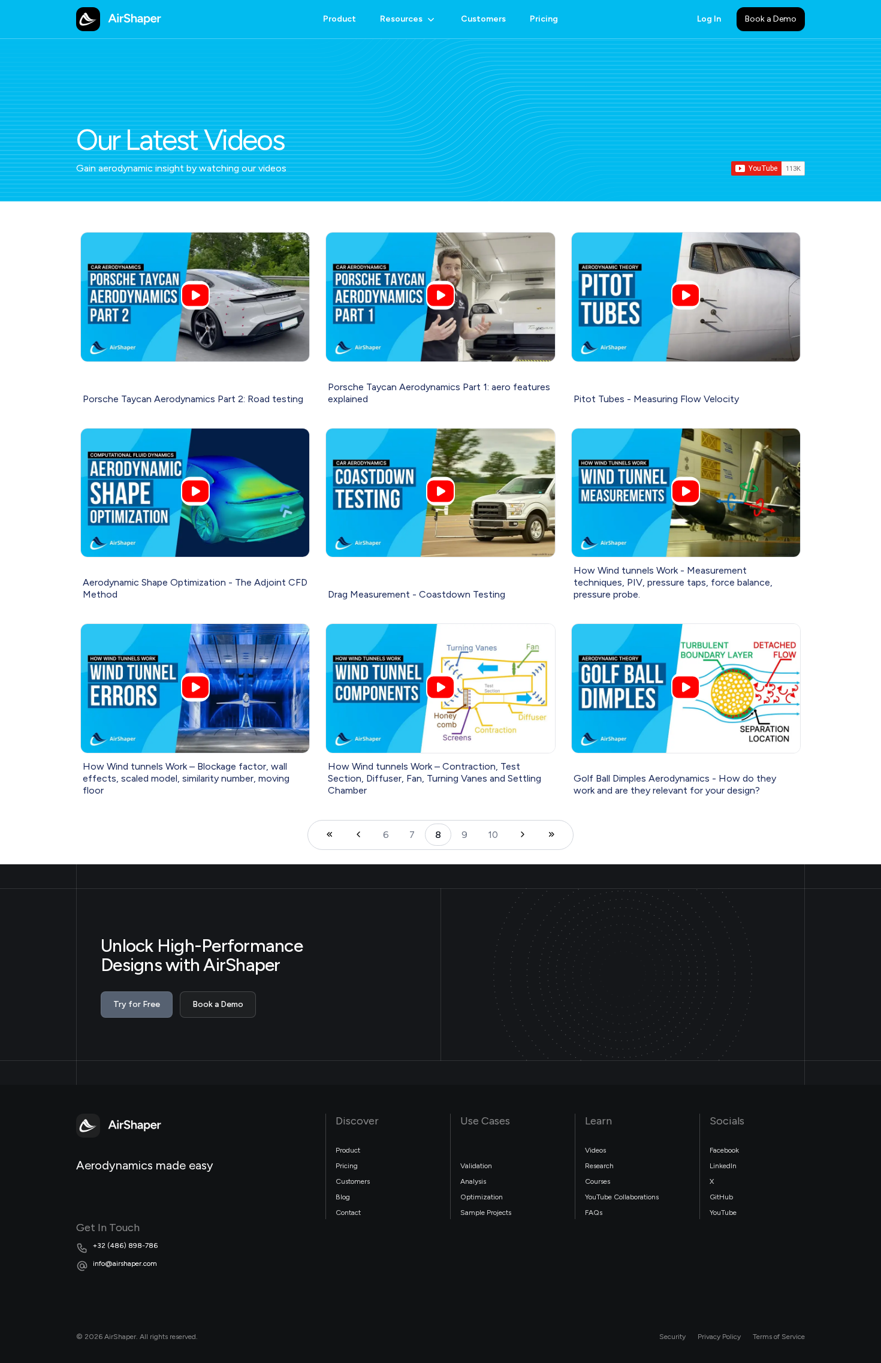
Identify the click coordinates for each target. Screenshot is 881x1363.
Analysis (473, 1181)
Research (599, 1166)
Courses (597, 1181)
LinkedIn (723, 1166)
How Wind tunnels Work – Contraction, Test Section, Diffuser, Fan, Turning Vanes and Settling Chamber (434, 778)
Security (672, 1336)
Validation (476, 1166)
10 (493, 834)
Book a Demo (770, 19)
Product (339, 19)
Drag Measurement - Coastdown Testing (416, 594)
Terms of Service (779, 1336)
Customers (483, 19)
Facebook (724, 1150)
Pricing (544, 19)
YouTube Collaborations (622, 1197)
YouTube (723, 1212)
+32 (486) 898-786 (125, 1245)
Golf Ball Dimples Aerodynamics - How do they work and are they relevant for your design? (675, 784)
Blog (343, 1197)
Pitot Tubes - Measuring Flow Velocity (656, 399)
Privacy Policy (719, 1336)
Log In (709, 19)
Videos (595, 1150)
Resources (401, 19)
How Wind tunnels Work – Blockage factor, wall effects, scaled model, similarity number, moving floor (186, 778)
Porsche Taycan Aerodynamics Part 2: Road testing (193, 399)
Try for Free (136, 1004)
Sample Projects (485, 1212)
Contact (348, 1212)
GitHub (721, 1197)
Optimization (481, 1197)
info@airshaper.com (125, 1263)
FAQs (593, 1212)
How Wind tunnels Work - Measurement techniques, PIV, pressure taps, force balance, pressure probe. (673, 582)
